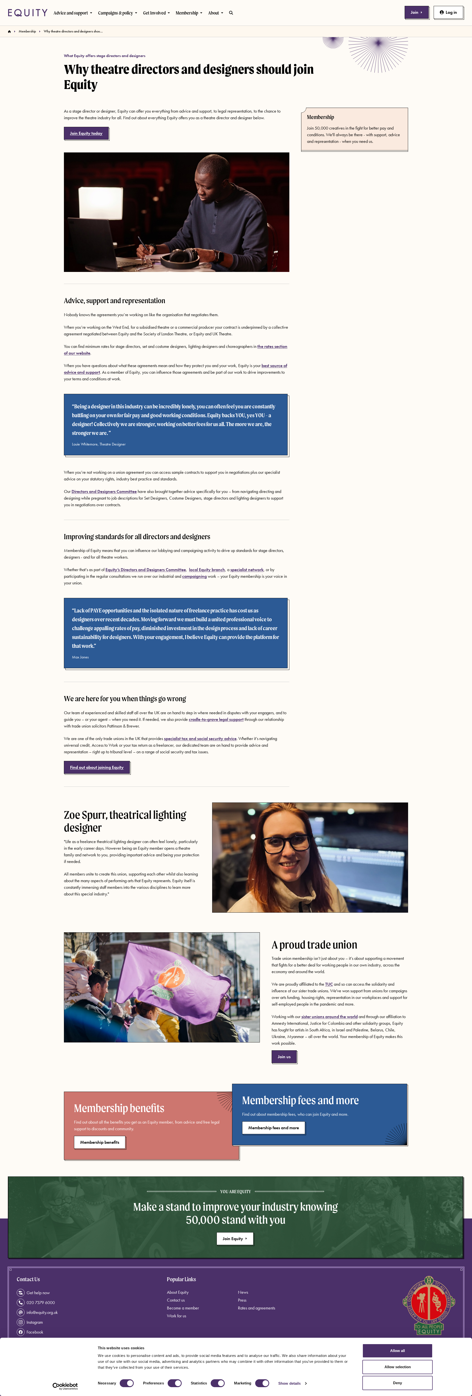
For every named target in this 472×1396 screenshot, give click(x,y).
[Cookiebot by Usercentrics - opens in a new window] (65, 1386)
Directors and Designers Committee (104, 491)
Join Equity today (86, 133)
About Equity (178, 1292)
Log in (451, 12)
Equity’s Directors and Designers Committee (145, 569)
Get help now (38, 1292)
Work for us (176, 1316)
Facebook (35, 1332)
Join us (284, 1056)
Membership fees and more (273, 1127)
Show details (289, 1383)
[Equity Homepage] (28, 13)
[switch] (175, 1383)
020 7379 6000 (41, 1302)
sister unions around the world (329, 1016)
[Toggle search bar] (231, 13)
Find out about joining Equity (97, 767)
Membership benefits (99, 1142)
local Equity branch (207, 569)
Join (414, 12)
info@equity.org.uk (42, 1312)
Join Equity (233, 1238)
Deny (397, 1383)
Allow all (397, 1351)
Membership (27, 31)
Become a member (183, 1308)
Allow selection (397, 1367)
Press (242, 1300)
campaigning (194, 576)
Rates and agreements (256, 1308)
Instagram (35, 1322)
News (243, 1292)
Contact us (176, 1300)
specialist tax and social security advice (200, 738)
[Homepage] (9, 31)
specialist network (247, 569)
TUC (329, 984)
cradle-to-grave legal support (216, 719)
